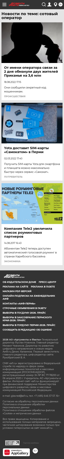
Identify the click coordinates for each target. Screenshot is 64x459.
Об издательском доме (19, 282)
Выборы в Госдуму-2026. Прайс (24, 312)
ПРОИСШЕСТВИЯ (14, 96)
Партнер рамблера (31, 443)
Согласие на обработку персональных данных (30, 401)
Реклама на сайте (15, 286)
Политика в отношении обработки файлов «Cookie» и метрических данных (29, 412)
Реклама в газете (43, 286)
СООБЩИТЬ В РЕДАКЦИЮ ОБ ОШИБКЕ (27, 329)
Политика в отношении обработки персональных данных (24, 406)
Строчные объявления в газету (24, 308)
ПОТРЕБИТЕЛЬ (13, 177)
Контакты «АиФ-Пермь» (19, 303)
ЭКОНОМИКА (12, 261)
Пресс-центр (47, 282)
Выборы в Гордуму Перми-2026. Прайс (29, 325)
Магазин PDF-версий (17, 291)
